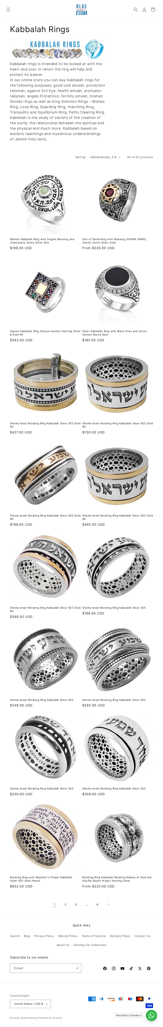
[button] (8, 9)
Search (15, 936)
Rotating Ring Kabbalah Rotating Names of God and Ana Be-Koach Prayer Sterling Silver (117, 879)
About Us (63, 945)
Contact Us (142, 936)
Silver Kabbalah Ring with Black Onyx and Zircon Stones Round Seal (114, 333)
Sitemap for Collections (90, 945)
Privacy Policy (44, 936)
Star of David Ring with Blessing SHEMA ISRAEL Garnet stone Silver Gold (114, 241)
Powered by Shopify (50, 1017)
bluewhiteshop (29, 1017)
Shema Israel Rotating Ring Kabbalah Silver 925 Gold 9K (45, 425)
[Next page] (108, 904)
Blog (27, 936)
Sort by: (81, 157)
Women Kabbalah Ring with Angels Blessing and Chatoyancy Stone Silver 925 (42, 241)
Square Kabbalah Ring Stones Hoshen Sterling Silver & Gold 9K (45, 333)
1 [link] (54, 904)
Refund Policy (68, 936)
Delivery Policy (120, 936)
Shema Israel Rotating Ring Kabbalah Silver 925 (114, 607)
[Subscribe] (77, 968)
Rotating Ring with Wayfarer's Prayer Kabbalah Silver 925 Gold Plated (41, 879)
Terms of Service (94, 936)
